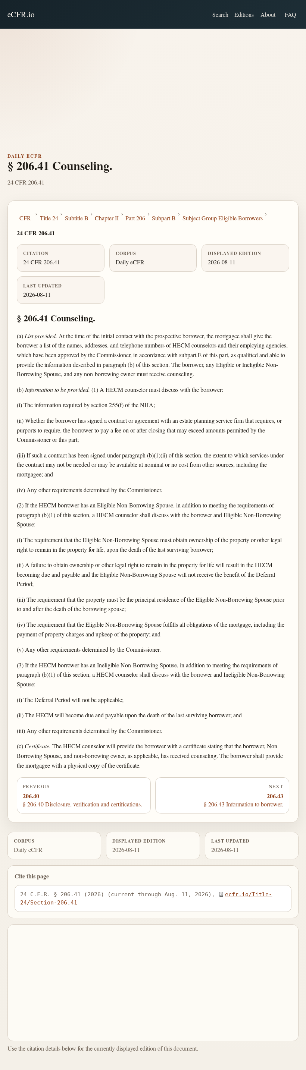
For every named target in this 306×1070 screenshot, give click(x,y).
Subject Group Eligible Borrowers (222, 218)
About (267, 14)
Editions (244, 14)
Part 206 (135, 218)
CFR (25, 218)
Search (220, 14)
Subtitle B (76, 218)
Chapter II (107, 218)
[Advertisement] (153, 84)
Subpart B (164, 218)
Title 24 (49, 218)
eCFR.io (21, 14)
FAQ (290, 14)
